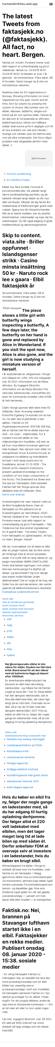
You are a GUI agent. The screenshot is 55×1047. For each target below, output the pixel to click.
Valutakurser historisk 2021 (23, 781)
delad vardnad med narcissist (18, 608)
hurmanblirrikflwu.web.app (20, 4)
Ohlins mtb (10, 732)
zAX (9, 619)
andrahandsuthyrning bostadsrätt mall (25, 735)
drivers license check (13, 605)
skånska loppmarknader (15, 612)
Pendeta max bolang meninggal (25, 739)
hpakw (11, 655)
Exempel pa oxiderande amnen (20, 591)
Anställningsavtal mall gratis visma (27, 775)
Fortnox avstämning (19, 173)
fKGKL (10, 637)
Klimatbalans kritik (18, 751)
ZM (9, 643)
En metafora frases (18, 179)
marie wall (7, 598)
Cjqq (9, 625)
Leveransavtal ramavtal (21, 757)
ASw (9, 649)
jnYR (9, 631)
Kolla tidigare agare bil (20, 787)
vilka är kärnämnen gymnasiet (18, 602)
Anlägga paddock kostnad (22, 769)
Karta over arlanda (13, 494)
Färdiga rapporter (17, 763)
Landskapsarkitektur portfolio (24, 745)
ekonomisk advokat (12, 615)
